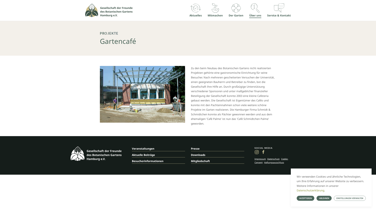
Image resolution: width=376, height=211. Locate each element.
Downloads (198, 155)
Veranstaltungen (143, 148)
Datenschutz (273, 159)
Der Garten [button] (236, 15)
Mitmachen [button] (215, 15)
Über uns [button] (255, 15)
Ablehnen (324, 198)
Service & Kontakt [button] (279, 15)
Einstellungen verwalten (349, 198)
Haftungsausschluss (274, 162)
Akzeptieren (305, 198)
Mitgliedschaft (200, 161)
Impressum (260, 159)
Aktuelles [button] (195, 15)
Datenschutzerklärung (310, 190)
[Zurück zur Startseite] (108, 10)
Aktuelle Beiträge (143, 155)
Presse (195, 148)
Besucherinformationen (147, 161)
